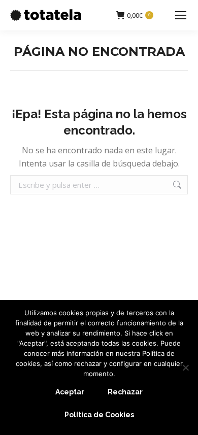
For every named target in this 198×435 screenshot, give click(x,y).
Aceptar (69, 392)
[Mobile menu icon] (181, 15)
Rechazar (125, 392)
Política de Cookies (99, 415)
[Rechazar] (185, 367)
